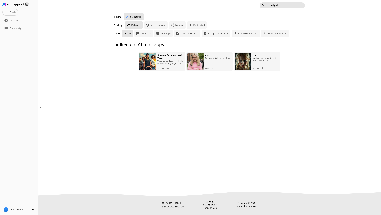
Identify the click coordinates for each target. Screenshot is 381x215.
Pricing (210, 201)
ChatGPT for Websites (173, 206)
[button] (173, 203)
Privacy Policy (210, 204)
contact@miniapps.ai (246, 206)
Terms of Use (210, 207)
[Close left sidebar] (41, 107)
